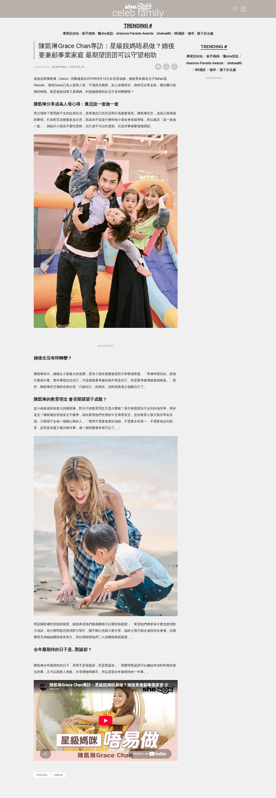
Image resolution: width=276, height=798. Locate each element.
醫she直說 (105, 33)
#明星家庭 (41, 774)
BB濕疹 (179, 33)
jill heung (61, 66)
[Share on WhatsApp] (166, 66)
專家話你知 (71, 33)
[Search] (235, 9)
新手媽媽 (88, 33)
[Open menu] (243, 9)
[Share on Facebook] (158, 66)
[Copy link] (174, 66)
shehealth (164, 33)
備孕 (191, 33)
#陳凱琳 (58, 774)
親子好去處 (205, 33)
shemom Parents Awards (135, 33)
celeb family (138, 13)
